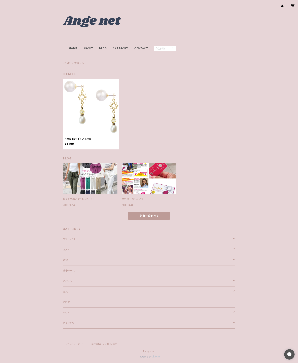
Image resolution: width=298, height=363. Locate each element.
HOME (73, 48)
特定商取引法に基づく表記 (104, 344)
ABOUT (88, 48)
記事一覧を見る (149, 216)
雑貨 (65, 260)
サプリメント (69, 239)
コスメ (66, 249)
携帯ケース (69, 270)
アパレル (67, 281)
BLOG (103, 48)
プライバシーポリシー (76, 344)
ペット (66, 312)
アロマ (66, 302)
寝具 (65, 291)
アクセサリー (70, 323)
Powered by (145, 356)
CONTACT (141, 48)
